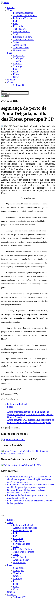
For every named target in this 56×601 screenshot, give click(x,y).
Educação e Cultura (22, 37)
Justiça (16, 42)
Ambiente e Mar (21, 47)
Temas (10, 10)
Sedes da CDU (20, 85)
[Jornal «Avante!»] (28, 453)
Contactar (11, 82)
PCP (15, 21)
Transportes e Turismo (23, 39)
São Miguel (18, 58)
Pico (15, 69)
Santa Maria (18, 55)
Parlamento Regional (23, 13)
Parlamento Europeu (22, 18)
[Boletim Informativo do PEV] (21, 465)
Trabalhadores (19, 29)
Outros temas (19, 50)
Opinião (11, 79)
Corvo (16, 77)
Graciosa (17, 63)
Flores (16, 74)
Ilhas (9, 53)
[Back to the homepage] (5, 2)
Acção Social (19, 45)
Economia (18, 26)
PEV (15, 23)
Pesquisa (5, 427)
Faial (15, 71)
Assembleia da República (25, 15)
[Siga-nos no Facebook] (13, 439)
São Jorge (17, 66)
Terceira (17, 61)
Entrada (10, 7)
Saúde (16, 34)
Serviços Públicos (21, 31)
